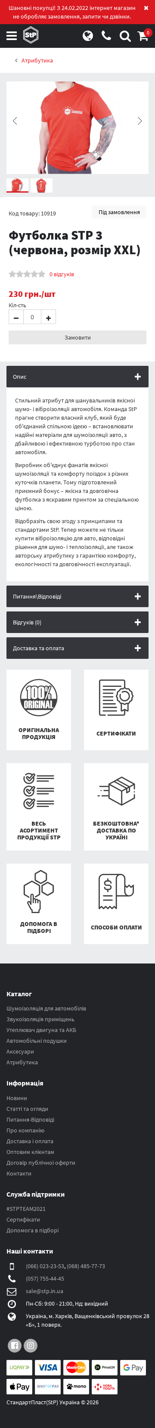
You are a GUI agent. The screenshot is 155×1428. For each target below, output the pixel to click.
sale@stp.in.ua (44, 1291)
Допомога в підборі (32, 1230)
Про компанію (25, 1130)
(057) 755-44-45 (45, 1278)
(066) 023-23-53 (45, 1266)
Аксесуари (20, 1051)
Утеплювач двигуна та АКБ (41, 1030)
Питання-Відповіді (30, 1119)
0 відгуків (62, 274)
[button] (143, 38)
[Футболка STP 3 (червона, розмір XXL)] (77, 127)
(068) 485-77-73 (86, 1266)
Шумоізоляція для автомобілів (46, 1008)
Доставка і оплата (29, 1141)
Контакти (18, 1173)
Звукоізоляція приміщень (40, 1019)
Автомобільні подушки (36, 1040)
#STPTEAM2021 (26, 1209)
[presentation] (15, 121)
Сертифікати (23, 1219)
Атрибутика (22, 1062)
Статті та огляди (27, 1109)
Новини (16, 1098)
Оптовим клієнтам (30, 1152)
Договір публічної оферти (40, 1162)
